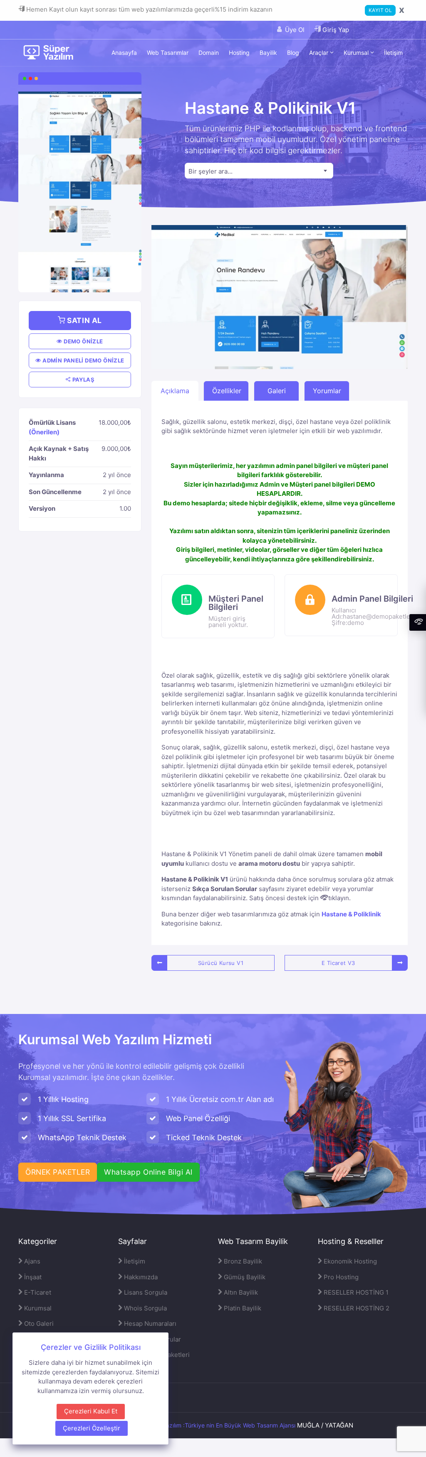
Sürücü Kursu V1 (220, 963)
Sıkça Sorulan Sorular (224, 889)
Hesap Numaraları (149, 1323)
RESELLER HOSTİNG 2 (355, 1308)
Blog (293, 52)
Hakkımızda (140, 1277)
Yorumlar (327, 391)
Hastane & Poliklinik (351, 914)
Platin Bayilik (241, 1308)
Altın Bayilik (240, 1292)
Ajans (31, 1261)
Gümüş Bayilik (243, 1277)
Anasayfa (124, 52)
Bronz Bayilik (242, 1261)
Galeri (276, 391)
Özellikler (226, 391)
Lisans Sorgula (144, 1292)
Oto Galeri (38, 1323)
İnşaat (32, 1277)
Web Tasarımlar (167, 52)
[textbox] (259, 171)
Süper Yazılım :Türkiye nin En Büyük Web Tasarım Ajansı (220, 1425)
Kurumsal (357, 52)
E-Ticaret (36, 1292)
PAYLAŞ (82, 379)
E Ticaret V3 (338, 963)
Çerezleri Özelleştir (91, 1428)
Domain (208, 52)
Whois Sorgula (144, 1308)
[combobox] (259, 171)
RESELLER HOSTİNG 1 (355, 1292)
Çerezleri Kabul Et (90, 1411)
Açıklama (175, 391)
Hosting (239, 52)
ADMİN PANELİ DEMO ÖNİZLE (82, 360)
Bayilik (268, 52)
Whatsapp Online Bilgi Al (148, 1172)
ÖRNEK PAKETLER (57, 1172)
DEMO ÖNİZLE (82, 341)
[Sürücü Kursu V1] (159, 963)
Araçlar (319, 52)
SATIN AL (83, 320)
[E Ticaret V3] (400, 963)
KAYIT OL (380, 10)
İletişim (393, 52)
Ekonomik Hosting (349, 1261)
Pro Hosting (340, 1277)
